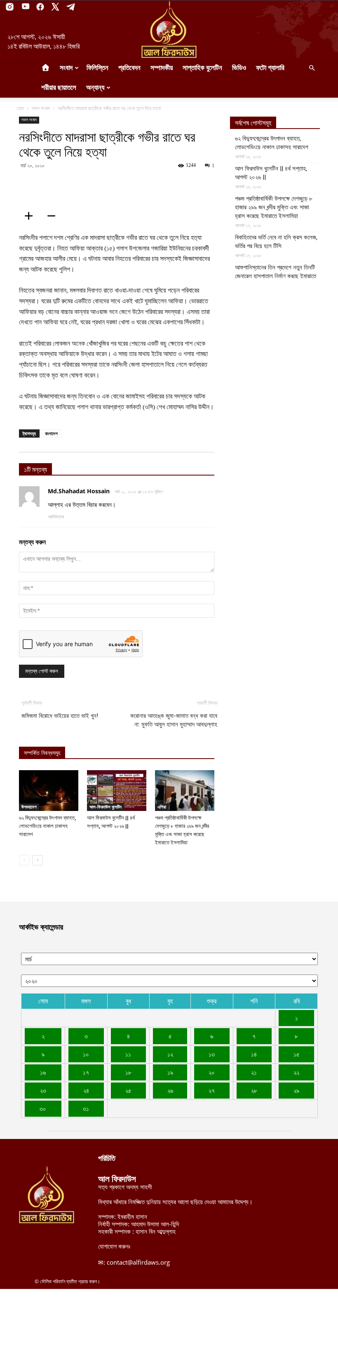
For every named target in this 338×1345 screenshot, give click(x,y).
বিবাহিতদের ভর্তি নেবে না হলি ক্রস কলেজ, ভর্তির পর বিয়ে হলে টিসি (276, 242)
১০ (86, 1054)
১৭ (86, 1072)
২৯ (296, 1090)
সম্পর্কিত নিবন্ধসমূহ (42, 753)
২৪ (86, 1090)
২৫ (128, 1090)
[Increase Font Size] (31, 216)
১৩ (212, 1054)
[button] (312, 68)
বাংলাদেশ (51, 433)
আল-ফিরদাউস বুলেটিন (105, 806)
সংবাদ (66, 68)
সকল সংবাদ (41, 108)
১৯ (170, 1072)
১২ (170, 1054)
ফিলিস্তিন (97, 68)
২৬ (170, 1090)
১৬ (43, 1072)
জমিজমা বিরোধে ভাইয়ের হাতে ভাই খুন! (59, 715)
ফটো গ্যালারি (270, 68)
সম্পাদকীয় (161, 68)
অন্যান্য (95, 87)
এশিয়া (161, 806)
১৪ (254, 1054)
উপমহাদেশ (29, 806)
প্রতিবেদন (129, 68)
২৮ (254, 1090)
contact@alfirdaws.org (138, 1262)
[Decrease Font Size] (54, 216)
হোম (20, 108)
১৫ (296, 1054)
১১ (128, 1054)
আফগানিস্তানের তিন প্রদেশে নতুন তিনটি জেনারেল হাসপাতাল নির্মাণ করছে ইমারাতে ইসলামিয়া (275, 276)
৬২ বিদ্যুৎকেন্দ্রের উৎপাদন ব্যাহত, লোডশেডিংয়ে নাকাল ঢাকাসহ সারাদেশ (47, 826)
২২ (296, 1072)
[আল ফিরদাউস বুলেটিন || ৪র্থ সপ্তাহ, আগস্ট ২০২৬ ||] (116, 790)
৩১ (86, 1108)
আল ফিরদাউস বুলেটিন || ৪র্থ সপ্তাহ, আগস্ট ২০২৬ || (271, 173)
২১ (254, 1072)
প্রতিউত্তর (56, 516)
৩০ (43, 1108)
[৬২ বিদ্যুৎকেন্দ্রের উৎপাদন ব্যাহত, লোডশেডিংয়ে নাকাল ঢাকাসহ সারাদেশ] (48, 790)
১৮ (128, 1072)
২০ (212, 1072)
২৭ (212, 1090)
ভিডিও (239, 68)
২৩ (43, 1090)
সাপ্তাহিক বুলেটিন (202, 68)
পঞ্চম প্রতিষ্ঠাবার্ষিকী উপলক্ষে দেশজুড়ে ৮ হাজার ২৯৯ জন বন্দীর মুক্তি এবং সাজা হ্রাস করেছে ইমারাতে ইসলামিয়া (273, 207)
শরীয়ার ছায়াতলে (58, 87)
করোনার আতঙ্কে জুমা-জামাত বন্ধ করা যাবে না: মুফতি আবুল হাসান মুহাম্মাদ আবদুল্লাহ (173, 720)
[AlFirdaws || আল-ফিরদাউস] (169, 29)
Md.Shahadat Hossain (79, 491)
